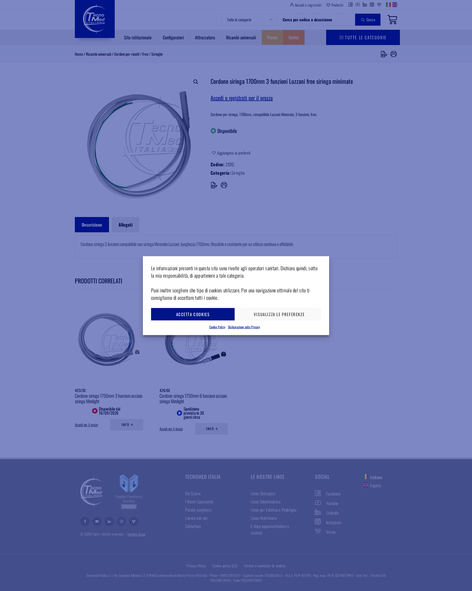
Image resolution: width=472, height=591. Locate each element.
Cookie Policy (217, 326)
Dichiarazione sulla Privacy (244, 326)
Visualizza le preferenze (279, 314)
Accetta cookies (193, 314)
